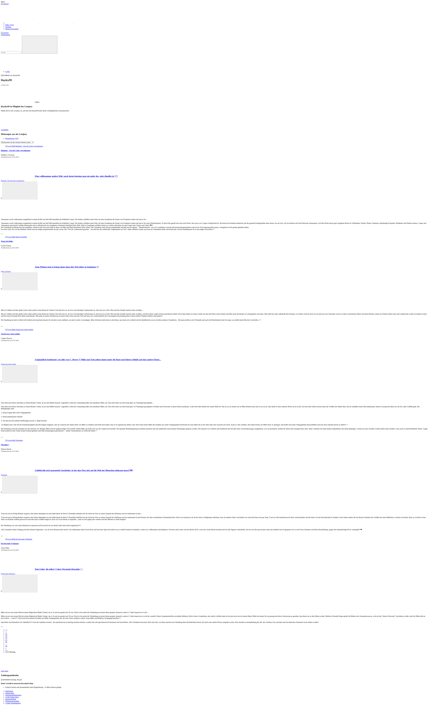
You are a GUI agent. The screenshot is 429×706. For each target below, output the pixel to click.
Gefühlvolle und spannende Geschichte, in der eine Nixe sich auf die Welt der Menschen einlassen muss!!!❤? (84, 470)
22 (6, 634)
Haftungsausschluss (12, 701)
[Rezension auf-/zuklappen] (2, 233)
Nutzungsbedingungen (13, 695)
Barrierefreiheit (10, 699)
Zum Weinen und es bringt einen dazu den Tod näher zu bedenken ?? (67, 267)
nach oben (5, 671)
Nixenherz (5, 445)
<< (6, 630)
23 (6, 636)
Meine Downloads (11, 29)
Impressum (9, 691)
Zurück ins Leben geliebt (10, 334)
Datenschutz (9, 693)
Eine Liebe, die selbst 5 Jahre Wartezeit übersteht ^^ (59, 569)
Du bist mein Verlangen (10, 544)
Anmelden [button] (5, 130)
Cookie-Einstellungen (13, 703)
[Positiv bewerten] (20, 190)
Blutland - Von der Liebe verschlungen (15, 151)
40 (6, 646)
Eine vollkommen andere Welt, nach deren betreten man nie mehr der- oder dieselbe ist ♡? (76, 176)
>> (6, 650)
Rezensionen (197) (12, 138)
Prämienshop (5, 35)
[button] (24, 72)
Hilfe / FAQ (9, 25)
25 (6, 640)
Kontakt (8, 27)
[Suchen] (39, 45)
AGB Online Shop (12, 697)
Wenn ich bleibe (7, 241)
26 (6, 642)
